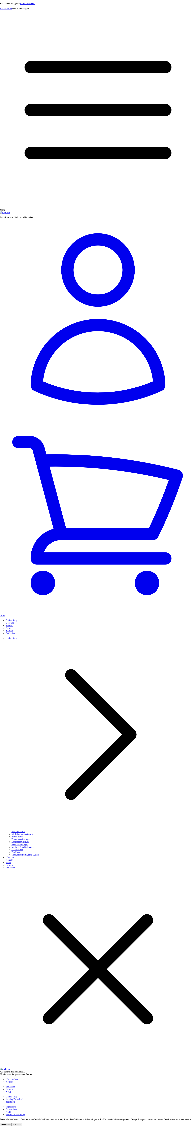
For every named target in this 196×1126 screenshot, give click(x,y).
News (8, 628)
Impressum (11, 1106)
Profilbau (15, 852)
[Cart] (98, 516)
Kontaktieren (6, 8)
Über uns (10, 623)
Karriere (9, 630)
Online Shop (11, 620)
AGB (8, 1112)
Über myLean (12, 1079)
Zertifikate (10, 1102)
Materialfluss (17, 849)
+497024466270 (27, 3)
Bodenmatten (17, 836)
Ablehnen (17, 1124)
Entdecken (10, 633)
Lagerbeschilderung (20, 842)
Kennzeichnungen (19, 844)
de (1, 615)
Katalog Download (14, 1099)
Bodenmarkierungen (20, 839)
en (4, 615)
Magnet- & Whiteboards (22, 847)
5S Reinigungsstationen (22, 834)
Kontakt (9, 625)
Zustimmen (5, 1124)
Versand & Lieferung (15, 1114)
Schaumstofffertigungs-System (25, 855)
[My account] (98, 319)
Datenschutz (11, 1109)
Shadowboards (18, 831)
